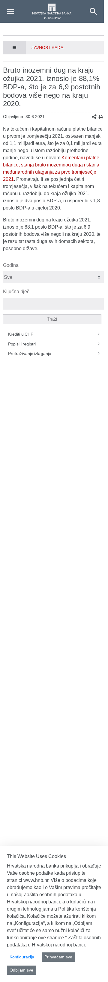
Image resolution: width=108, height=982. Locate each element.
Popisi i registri (22, 344)
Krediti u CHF (21, 334)
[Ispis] (101, 117)
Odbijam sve (21, 970)
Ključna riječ (16, 291)
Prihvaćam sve (58, 957)
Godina (11, 265)
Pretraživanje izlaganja (29, 353)
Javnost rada (47, 47)
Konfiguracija (22, 957)
